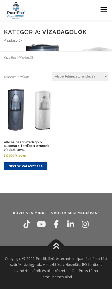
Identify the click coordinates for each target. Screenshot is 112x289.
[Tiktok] (27, 224)
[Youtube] (41, 224)
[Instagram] (85, 224)
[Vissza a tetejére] (56, 246)
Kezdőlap (10, 57)
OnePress (80, 270)
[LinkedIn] (70, 224)
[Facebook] (56, 224)
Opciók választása (26, 166)
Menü (103, 10)
